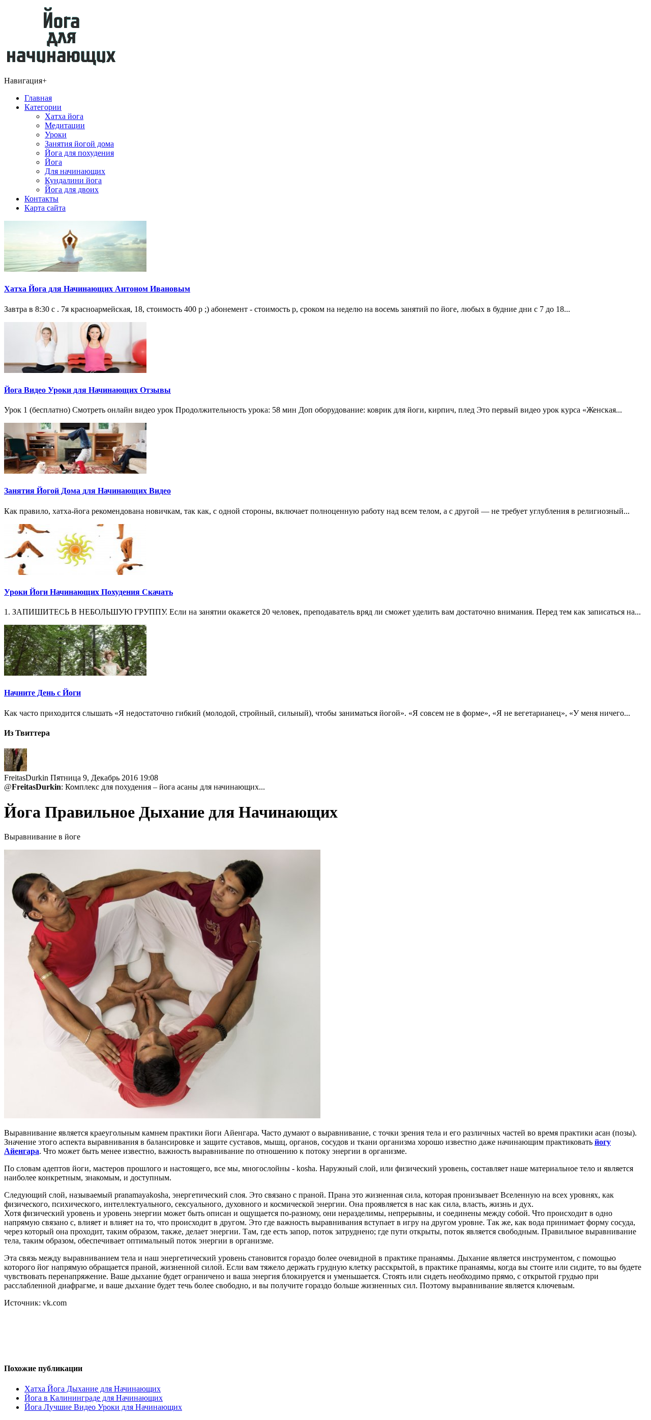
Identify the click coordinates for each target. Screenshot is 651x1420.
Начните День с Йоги (42, 692)
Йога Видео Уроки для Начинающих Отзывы (87, 390)
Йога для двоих (72, 189)
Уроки (56, 134)
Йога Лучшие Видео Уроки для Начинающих (103, 1407)
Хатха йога (64, 116)
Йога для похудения (79, 153)
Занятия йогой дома (79, 143)
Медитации (65, 125)
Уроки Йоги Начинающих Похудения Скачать (88, 592)
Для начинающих (75, 171)
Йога (53, 162)
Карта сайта (45, 208)
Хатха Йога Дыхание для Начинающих (92, 1388)
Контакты (41, 198)
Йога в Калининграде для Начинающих (93, 1398)
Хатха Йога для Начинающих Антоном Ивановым (97, 288)
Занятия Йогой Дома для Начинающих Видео (87, 490)
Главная (38, 98)
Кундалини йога (73, 180)
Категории (43, 107)
